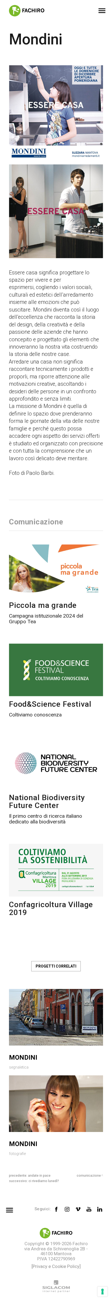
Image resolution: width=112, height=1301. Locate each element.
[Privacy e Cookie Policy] (56, 1266)
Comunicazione (89, 1175)
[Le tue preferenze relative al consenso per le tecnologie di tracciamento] (102, 1291)
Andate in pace (39, 1175)
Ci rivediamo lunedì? (44, 1181)
